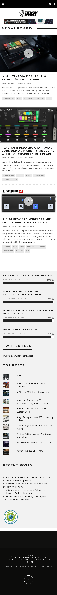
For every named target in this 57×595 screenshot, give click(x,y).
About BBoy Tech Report (30, 557)
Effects (20, 175)
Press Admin (8, 226)
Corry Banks (8, 83)
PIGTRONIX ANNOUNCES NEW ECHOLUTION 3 (29, 477)
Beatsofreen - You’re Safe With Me (34, 442)
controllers (8, 98)
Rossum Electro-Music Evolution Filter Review (22, 293)
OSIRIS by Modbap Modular (19, 480)
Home (30, 555)
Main (19, 375)
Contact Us (44, 560)
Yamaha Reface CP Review (30, 450)
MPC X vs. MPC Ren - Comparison (33, 391)
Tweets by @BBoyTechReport (18, 355)
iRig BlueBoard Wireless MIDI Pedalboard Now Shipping (27, 221)
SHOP (30, 562)
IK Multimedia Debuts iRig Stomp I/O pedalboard (24, 78)
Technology (32, 247)
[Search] (50, 4)
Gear (15, 247)
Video (42, 247)
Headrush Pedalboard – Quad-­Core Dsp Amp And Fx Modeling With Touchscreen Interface (28, 151)
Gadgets (6, 247)
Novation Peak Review (20, 329)
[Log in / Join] (54, 4)
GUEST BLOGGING (19, 560)
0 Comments (29, 98)
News (19, 98)
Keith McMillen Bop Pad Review (27, 275)
